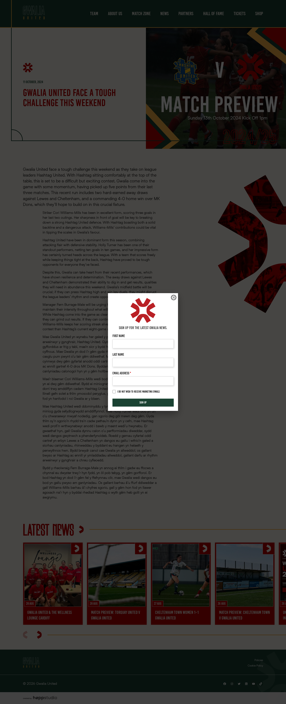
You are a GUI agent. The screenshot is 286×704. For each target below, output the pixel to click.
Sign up (143, 402)
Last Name (118, 354)
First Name (118, 336)
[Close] (173, 297)
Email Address (121, 373)
